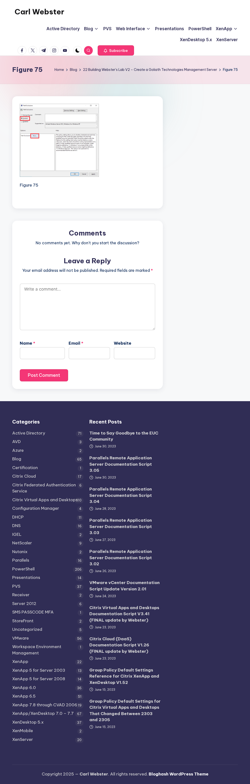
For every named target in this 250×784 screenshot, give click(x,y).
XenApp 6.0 (24, 687)
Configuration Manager (35, 508)
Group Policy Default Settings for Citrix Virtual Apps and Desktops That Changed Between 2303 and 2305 (125, 711)
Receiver (21, 594)
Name (27, 343)
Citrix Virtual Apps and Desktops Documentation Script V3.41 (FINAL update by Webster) (124, 614)
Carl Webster (39, 11)
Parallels (20, 560)
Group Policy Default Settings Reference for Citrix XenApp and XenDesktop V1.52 (124, 676)
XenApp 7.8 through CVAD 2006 (44, 705)
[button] (116, 50)
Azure (18, 450)
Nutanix (20, 551)
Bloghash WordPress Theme (178, 774)
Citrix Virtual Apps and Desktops (45, 499)
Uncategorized (27, 629)
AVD (16, 441)
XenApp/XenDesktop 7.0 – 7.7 (43, 713)
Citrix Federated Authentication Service (44, 488)
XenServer (22, 739)
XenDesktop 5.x (28, 722)
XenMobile (22, 730)
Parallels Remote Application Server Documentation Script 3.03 (120, 526)
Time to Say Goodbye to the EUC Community (123, 436)
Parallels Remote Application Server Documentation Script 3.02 (120, 558)
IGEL (16, 534)
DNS (16, 525)
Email (76, 343)
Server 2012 (24, 603)
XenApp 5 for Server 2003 (38, 670)
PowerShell (23, 569)
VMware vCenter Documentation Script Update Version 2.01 (124, 586)
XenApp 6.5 (24, 696)
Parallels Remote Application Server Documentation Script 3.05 (120, 464)
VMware (20, 638)
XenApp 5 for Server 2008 (38, 678)
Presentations (26, 577)
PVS (16, 586)
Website (122, 343)
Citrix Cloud (24, 476)
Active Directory (28, 433)
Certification (25, 467)
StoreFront (22, 620)
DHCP (18, 517)
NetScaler (22, 543)
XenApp (20, 661)
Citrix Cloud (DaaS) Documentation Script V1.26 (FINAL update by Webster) (119, 645)
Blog (16, 459)
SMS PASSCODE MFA (33, 612)
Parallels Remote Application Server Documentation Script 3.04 (120, 495)
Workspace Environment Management (36, 650)
